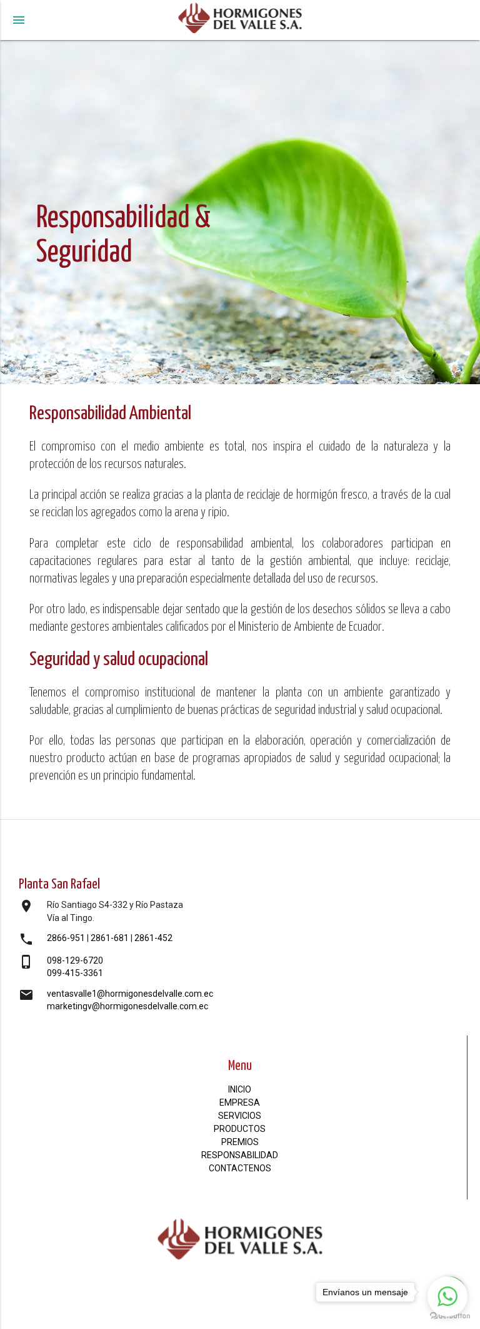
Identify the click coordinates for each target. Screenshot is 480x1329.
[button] (448, 1296)
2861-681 (110, 938)
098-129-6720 (75, 960)
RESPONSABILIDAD (239, 1155)
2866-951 (66, 938)
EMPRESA (239, 1102)
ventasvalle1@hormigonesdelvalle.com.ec (130, 994)
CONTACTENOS (240, 1168)
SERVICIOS (239, 1116)
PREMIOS (240, 1142)
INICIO (239, 1089)
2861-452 (153, 938)
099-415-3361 (75, 973)
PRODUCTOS (240, 1129)
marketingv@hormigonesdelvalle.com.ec (127, 1006)
